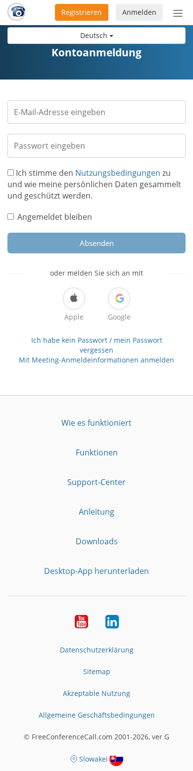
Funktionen (97, 452)
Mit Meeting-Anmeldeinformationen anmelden (96, 360)
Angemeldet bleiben (54, 216)
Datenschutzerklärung (97, 649)
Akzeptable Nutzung (96, 693)
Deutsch (94, 35)
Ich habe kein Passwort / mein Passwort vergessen (96, 345)
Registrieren (81, 12)
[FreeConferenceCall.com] (16, 12)
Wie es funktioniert (96, 422)
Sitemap (96, 671)
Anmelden (139, 12)
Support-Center (96, 482)
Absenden (97, 243)
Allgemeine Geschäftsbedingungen (97, 715)
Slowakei (93, 759)
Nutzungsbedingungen (117, 172)
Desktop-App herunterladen (96, 571)
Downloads (97, 541)
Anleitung (96, 511)
